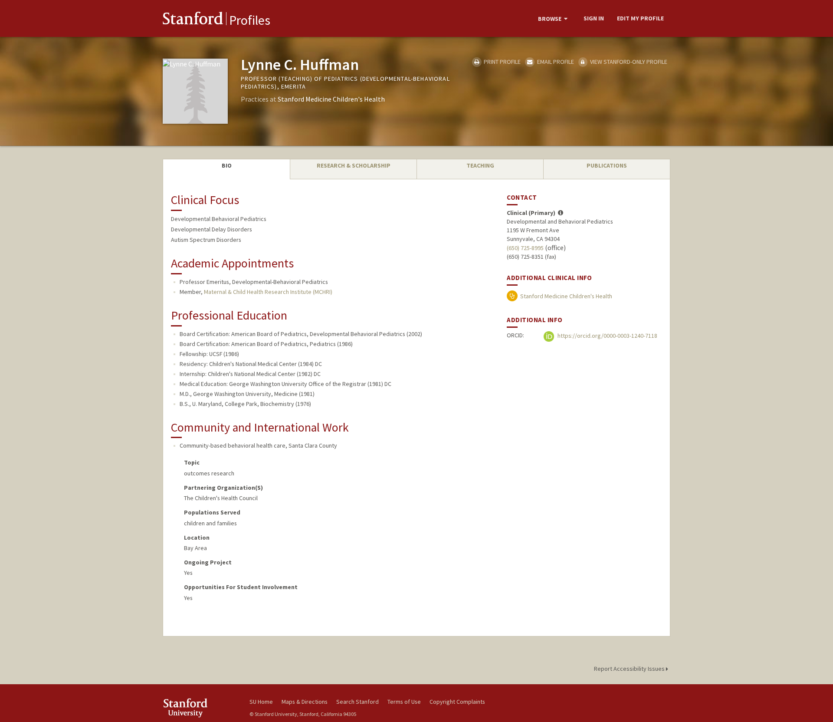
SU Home (261, 702)
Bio (227, 165)
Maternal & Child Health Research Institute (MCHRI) (268, 292)
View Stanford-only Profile (628, 62)
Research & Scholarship (353, 165)
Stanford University (199, 708)
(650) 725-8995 (525, 248)
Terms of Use (404, 702)
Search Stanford (357, 702)
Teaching (480, 165)
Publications (607, 165)
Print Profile (501, 62)
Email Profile (555, 62)
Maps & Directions (305, 702)
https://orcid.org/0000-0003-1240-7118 (606, 336)
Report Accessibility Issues (630, 669)
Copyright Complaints (457, 702)
